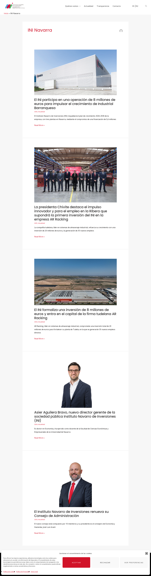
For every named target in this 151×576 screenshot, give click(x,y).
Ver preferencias (133, 562)
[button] (146, 553)
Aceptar (76, 562)
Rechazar (105, 562)
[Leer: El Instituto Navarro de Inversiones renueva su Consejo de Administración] (75, 483)
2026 (35, 112)
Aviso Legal (34, 572)
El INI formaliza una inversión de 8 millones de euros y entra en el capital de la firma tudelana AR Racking (75, 313)
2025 (35, 223)
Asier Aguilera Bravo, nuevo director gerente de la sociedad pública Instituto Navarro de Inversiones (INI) (75, 416)
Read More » (39, 125)
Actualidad (41, 112)
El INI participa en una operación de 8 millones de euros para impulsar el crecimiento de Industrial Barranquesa (74, 103)
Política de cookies (9, 572)
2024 (35, 322)
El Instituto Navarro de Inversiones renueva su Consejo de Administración (71, 513)
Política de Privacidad (23, 572)
